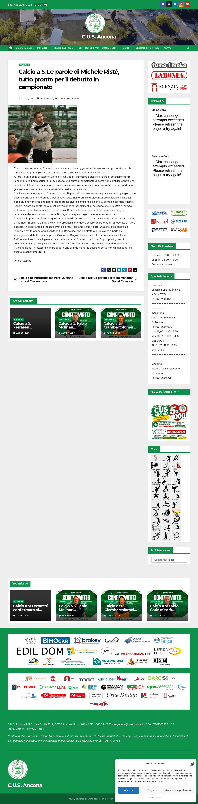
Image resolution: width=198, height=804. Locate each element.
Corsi (127, 48)
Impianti (43, 48)
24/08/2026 (113, 615)
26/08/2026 (68, 615)
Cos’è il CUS (24, 48)
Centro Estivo (88, 48)
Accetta (128, 790)
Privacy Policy (35, 728)
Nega (151, 790)
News (168, 48)
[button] (191, 763)
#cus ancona (62, 98)
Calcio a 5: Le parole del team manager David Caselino (105, 279)
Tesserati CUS (64, 48)
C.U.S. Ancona (99, 36)
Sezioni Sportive (147, 48)
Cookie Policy (154, 798)
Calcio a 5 (24, 65)
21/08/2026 (159, 615)
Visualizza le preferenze (178, 790)
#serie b (76, 98)
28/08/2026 (22, 615)
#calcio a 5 (47, 98)
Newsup (111, 799)
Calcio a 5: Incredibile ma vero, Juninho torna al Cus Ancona (45, 279)
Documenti (110, 48)
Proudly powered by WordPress (83, 799)
